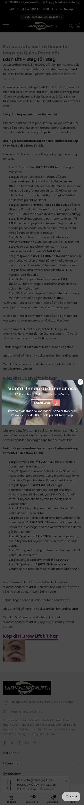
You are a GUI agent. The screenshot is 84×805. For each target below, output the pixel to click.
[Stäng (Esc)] (80, 382)
